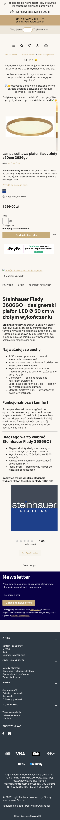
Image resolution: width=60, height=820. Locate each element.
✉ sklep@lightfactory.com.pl (30, 20)
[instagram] (9, 733)
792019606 (48, 783)
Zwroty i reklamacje (12, 677)
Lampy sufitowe (27, 54)
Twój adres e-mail (11, 595)
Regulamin (35, 609)
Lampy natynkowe (46, 54)
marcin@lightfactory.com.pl (20, 783)
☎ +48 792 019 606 (27, 18)
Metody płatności (11, 668)
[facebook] (4, 733)
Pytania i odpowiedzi (12, 693)
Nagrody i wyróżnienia (13, 655)
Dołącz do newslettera (19, 602)
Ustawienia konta (11, 715)
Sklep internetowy (26, 816)
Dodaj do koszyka (26, 235)
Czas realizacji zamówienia (15, 674)
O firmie (6, 649)
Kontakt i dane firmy (12, 645)
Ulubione (6, 718)
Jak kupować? (9, 690)
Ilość (4, 215)
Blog (4, 652)
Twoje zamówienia (11, 712)
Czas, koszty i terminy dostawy (18, 671)
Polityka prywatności (12, 699)
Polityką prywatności (20, 616)
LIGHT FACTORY (9, 54)
